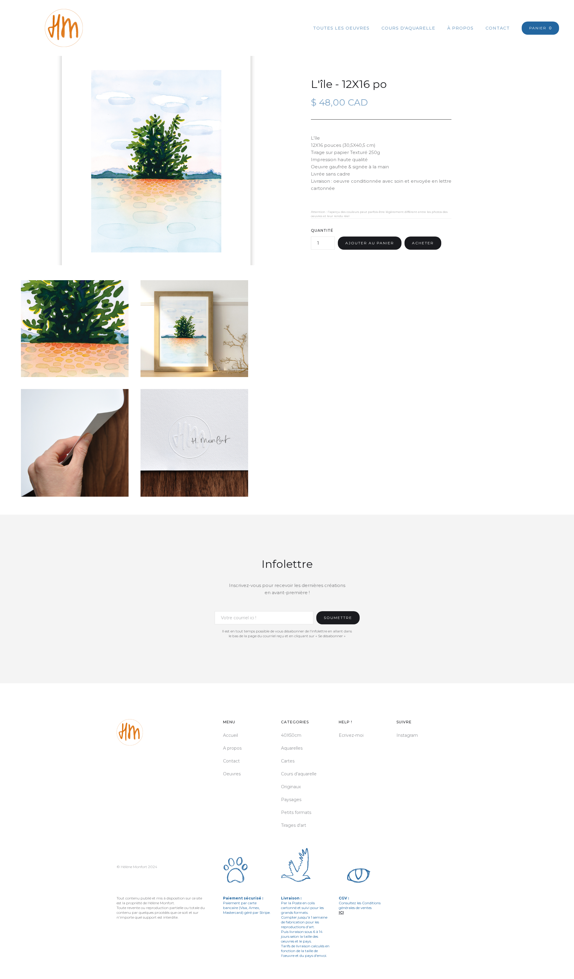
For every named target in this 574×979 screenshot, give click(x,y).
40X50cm (291, 735)
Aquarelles (292, 748)
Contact (498, 28)
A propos (232, 748)
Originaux (291, 786)
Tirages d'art (293, 825)
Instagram (407, 735)
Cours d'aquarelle (408, 28)
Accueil (230, 735)
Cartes (287, 761)
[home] (49, 28)
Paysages (291, 799)
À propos (460, 28)
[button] (540, 28)
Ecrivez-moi (351, 735)
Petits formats (296, 812)
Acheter (423, 243)
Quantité (322, 230)
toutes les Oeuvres (341, 28)
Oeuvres (232, 774)
